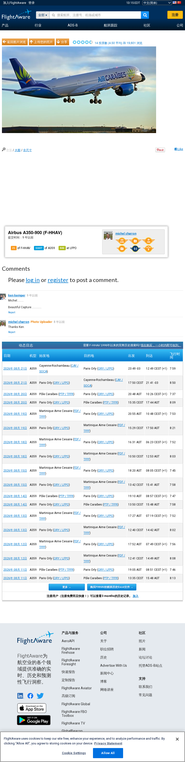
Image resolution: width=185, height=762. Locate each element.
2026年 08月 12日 (15, 544)
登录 (31, 3)
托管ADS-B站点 (150, 665)
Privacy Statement (108, 743)
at (68, 248)
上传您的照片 (43, 42)
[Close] (177, 739)
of (45, 248)
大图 (17, 150)
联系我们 (145, 687)
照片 (142, 641)
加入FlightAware (14, 3)
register (58, 279)
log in (33, 279)
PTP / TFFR (66, 394)
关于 (103, 641)
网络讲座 (107, 690)
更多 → (66, 586)
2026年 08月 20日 (15, 394)
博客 (103, 681)
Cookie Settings (74, 753)
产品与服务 (70, 633)
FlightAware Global (76, 704)
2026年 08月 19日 (15, 414)
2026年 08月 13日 (15, 516)
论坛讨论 (145, 657)
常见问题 (145, 695)
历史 (103, 657)
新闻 (142, 649)
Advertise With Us (113, 665)
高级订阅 (68, 696)
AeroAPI (68, 641)
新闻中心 (107, 673)
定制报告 (68, 680)
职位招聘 (107, 649)
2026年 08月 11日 (15, 569)
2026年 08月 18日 (15, 442)
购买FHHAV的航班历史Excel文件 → (111, 586)
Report (11, 312)
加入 (136, 596)
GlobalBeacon (72, 731)
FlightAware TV (73, 723)
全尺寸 (27, 150)
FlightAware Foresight (71, 662)
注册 (175, 15)
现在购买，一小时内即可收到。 (161, 345)
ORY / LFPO (105, 368)
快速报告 (68, 672)
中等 (9, 150)
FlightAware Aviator (77, 688)
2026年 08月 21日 (15, 368)
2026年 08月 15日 (15, 470)
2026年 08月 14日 (15, 496)
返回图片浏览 (16, 42)
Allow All (108, 753)
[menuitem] (5, 25)
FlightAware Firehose (71, 650)
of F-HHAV (21, 248)
